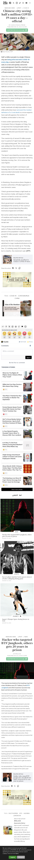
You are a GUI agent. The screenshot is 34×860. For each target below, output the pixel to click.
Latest (19, 8)
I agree (12, 857)
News (26, 637)
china (17, 298)
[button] (30, 3)
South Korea (13, 813)
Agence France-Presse (18, 25)
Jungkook (4, 688)
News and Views (10, 8)
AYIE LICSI (18, 654)
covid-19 (13, 296)
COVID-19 (26, 8)
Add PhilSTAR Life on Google (15, 30)
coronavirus (23, 296)
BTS (28, 685)
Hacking (27, 813)
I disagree (21, 857)
